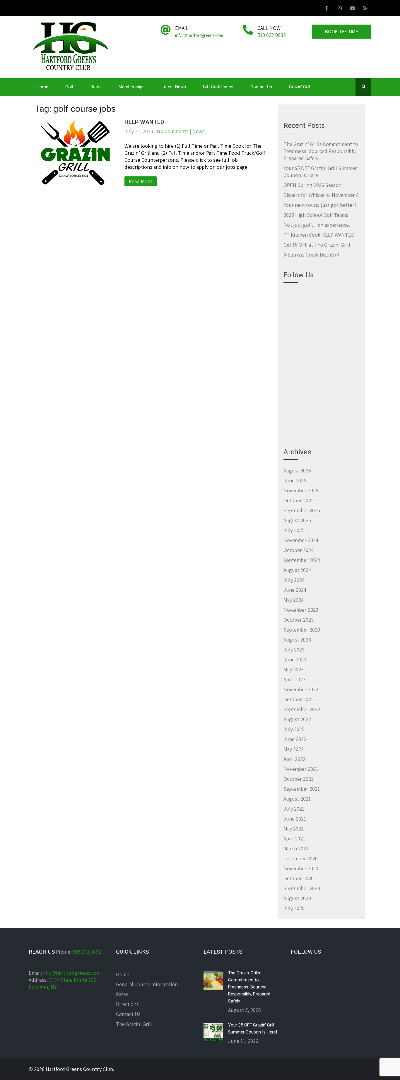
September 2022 (301, 709)
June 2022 (294, 739)
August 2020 (297, 898)
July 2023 (294, 649)
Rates (96, 87)
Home (42, 87)
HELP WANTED (144, 121)
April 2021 (294, 838)
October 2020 (298, 878)
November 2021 (300, 769)
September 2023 (301, 629)
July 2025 (294, 530)
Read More (140, 181)
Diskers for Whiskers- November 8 (321, 195)
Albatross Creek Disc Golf (311, 254)
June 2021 (294, 818)
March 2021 (295, 848)
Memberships (132, 87)
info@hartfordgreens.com (72, 972)
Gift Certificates (218, 87)
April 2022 (294, 759)
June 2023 (294, 659)
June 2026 (294, 480)
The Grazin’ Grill (134, 1024)
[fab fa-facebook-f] (327, 9)
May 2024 (293, 599)
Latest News (174, 87)
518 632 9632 (271, 35)
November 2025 (300, 490)
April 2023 (294, 679)
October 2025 (298, 500)
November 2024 (300, 540)
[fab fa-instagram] (340, 9)
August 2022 (297, 719)
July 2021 (293, 808)
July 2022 (294, 729)
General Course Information (147, 984)
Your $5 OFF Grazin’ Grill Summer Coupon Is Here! (252, 1028)
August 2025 (297, 520)
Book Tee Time (341, 31)
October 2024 (298, 550)
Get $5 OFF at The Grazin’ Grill (316, 244)
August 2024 (297, 570)
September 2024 (301, 560)
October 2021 (298, 778)
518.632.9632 (87, 951)
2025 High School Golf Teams (315, 214)
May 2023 (293, 669)
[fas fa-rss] (365, 9)
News (198, 131)
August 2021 (297, 798)
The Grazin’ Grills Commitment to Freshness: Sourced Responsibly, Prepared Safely (320, 151)
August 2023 (297, 639)
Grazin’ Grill (299, 87)
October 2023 (298, 619)
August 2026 (297, 470)
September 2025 (301, 510)
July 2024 (294, 580)
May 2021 (293, 828)
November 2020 (300, 868)
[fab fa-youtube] (352, 9)
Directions (127, 1004)
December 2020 (300, 858)
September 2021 (301, 788)
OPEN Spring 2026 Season (312, 185)
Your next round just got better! (319, 205)
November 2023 (300, 609)
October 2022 (298, 699)
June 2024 (294, 590)
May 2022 (293, 749)
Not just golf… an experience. (316, 224)
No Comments (173, 131)
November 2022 (300, 689)
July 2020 (294, 908)
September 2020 (301, 888)
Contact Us (261, 87)
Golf (69, 87)
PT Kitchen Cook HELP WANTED (318, 234)
